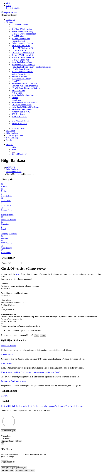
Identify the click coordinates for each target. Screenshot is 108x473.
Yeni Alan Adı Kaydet (21, 121)
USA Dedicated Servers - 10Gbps (26, 88)
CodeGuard (16, 100)
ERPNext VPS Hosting (21, 79)
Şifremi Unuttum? (19, 154)
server (18, 274)
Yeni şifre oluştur (8, 468)
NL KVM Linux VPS (21, 45)
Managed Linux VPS (20, 60)
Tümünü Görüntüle (20, 24)
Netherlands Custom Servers (23, 64)
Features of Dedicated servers (13, 381)
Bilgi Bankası (12, 133)
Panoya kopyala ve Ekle (25, 471)
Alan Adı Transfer (19, 123)
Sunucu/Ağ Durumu (14, 135)
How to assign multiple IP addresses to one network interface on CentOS (31, 372)
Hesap (9, 144)
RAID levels (6, 363)
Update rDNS (7, 354)
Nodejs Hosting (18, 41)
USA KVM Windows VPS (23, 53)
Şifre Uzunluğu (7, 457)
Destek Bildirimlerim (10, 406)
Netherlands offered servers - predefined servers (31, 67)
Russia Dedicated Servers (22, 71)
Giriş (8, 3)
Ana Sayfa (10, 20)
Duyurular (10, 131)
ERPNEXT (4, 396)
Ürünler (10, 22)
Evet (36, 335)
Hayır (43, 335)
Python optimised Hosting (22, 43)
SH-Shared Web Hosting (22, 29)
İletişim (9, 140)
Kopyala (22, 468)
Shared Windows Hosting (22, 31)
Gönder (18, 441)
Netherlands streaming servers (24, 102)
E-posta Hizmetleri (19, 116)
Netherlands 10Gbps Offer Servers (26, 107)
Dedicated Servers (13, 171)
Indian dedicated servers (22, 109)
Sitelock (15, 97)
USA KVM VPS (19, 50)
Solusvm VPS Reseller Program (25, 86)
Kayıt (8, 5)
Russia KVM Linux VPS (22, 55)
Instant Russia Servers (21, 74)
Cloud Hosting (18, 36)
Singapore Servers (19, 76)
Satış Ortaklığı (12, 138)
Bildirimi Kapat (7, 441)
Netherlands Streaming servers (24, 83)
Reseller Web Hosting (21, 38)
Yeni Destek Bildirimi (74, 406)
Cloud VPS (16, 81)
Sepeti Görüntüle (13, 8)
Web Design (17, 93)
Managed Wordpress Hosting (24, 34)
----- (13, 27)
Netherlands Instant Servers (23, 62)
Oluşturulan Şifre (8, 462)
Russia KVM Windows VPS (24, 57)
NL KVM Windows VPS (22, 48)
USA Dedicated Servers (21, 69)
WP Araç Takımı (18, 128)
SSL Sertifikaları (18, 114)
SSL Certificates (18, 90)
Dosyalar (44, 406)
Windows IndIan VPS (21, 112)
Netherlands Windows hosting (24, 95)
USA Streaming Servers (21, 105)
